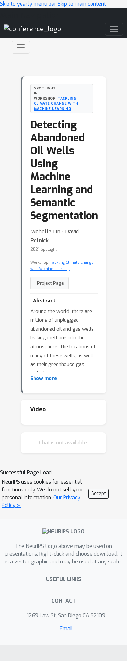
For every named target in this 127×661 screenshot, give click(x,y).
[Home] (32, 29)
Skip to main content (82, 3)
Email (66, 628)
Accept (98, 493)
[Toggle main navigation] (114, 29)
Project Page (50, 283)
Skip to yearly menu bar (28, 3)
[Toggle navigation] (21, 47)
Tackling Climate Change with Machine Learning (56, 103)
